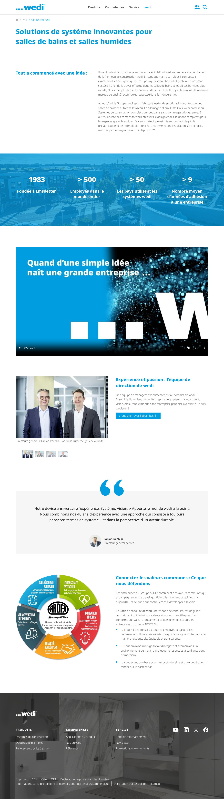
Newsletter (123, 742)
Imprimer (22, 779)
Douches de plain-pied (29, 742)
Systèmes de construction (32, 737)
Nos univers (73, 742)
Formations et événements (132, 748)
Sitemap (155, 784)
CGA (44, 779)
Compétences (114, 7)
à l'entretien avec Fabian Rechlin (138, 415)
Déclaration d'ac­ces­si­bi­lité (130, 784)
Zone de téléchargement (131, 737)
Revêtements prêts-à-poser (33, 748)
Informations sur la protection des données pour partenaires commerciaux (62, 784)
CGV (34, 779)
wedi (147, 7)
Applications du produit (80, 737)
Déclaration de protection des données (84, 779)
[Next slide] (105, 454)
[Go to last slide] (18, 454)
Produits (94, 7)
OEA (53, 779)
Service (134, 7)
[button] (27, 454)
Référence (72, 748)
